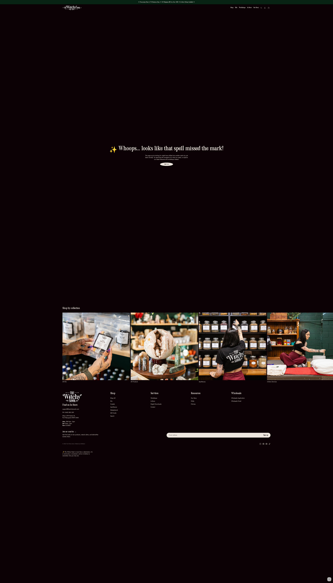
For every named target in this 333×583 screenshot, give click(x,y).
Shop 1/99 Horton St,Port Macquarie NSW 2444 (70, 417)
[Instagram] (260, 444)
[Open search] (261, 8)
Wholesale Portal (236, 401)
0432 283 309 (69, 412)
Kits (111, 401)
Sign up (265, 435)
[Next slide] (268, 348)
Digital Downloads (156, 404)
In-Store (153, 401)
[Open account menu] (265, 8)
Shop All (166, 164)
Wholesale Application (238, 398)
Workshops (154, 398)
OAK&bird (82, 444)
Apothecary (113, 407)
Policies (193, 404)
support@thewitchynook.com (70, 409)
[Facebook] (263, 444)
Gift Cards (113, 413)
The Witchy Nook (70, 444)
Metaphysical (114, 410)
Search (112, 416)
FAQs (192, 401)
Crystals (112, 404)
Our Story (194, 398)
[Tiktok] (269, 444)
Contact (153, 407)
